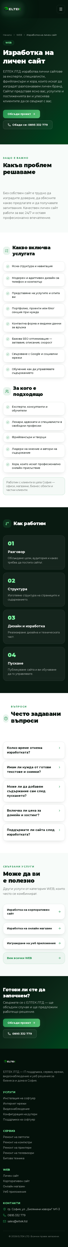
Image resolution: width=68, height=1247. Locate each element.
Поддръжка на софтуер (19, 1119)
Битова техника (13, 1158)
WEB (19, 34)
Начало (7, 34)
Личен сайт (11, 1175)
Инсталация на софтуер (19, 1098)
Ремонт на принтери (17, 1147)
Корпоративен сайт (16, 1181)
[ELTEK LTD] (12, 9)
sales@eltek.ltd (17, 1221)
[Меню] (61, 9)
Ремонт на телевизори (18, 1153)
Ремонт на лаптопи (16, 1137)
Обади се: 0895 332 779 (30, 125)
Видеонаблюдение (16, 1109)
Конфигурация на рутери (20, 1114)
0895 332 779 (22, 1033)
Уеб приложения (14, 1191)
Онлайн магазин (14, 1186)
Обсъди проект (19, 114)
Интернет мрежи (14, 1103)
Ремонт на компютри (17, 1142)
